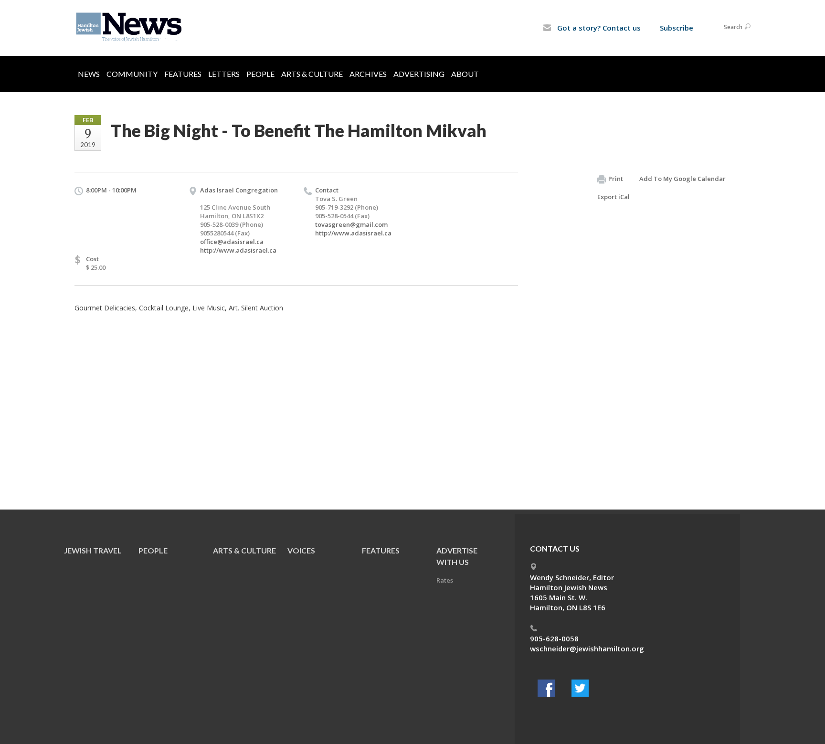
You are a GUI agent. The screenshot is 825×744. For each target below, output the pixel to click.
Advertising (418, 73)
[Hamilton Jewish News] (130, 27)
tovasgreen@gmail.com (351, 224)
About (465, 73)
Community (132, 73)
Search (733, 27)
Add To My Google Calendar (682, 178)
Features (182, 73)
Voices (301, 550)
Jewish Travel (93, 550)
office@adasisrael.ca (232, 241)
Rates (444, 580)
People (260, 73)
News (89, 73)
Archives (368, 73)
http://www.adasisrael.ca (238, 250)
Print (615, 178)
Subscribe (676, 27)
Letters (224, 73)
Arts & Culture (312, 73)
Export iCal (613, 196)
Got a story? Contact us (598, 27)
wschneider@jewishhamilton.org (587, 648)
